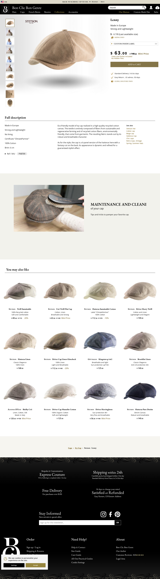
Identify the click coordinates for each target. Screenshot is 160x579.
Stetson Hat (130, 128)
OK (117, 523)
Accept (35, 565)
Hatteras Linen (20, 359)
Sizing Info (119, 37)
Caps (22, 12)
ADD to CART (134, 64)
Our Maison (124, 12)
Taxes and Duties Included (121, 56)
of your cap (116, 206)
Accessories (73, 12)
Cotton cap (130, 131)
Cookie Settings (78, 562)
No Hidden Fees (117, 58)
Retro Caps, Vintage (134, 141)
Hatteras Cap (131, 136)
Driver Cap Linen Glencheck (60, 359)
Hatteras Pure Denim (140, 409)
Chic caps (130, 138)
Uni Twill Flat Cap (60, 309)
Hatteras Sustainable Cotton (100, 309)
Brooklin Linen (140, 359)
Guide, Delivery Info (124, 81)
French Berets (34, 12)
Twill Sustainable (20, 309)
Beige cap (130, 133)
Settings (14, 565)
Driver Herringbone (100, 409)
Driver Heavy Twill (140, 309)
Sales (156, 12)
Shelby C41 (20, 409)
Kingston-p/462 (100, 359)
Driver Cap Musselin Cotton (60, 409)
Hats (14, 12)
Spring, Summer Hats (134, 143)
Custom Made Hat (142, 12)
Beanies (47, 12)
